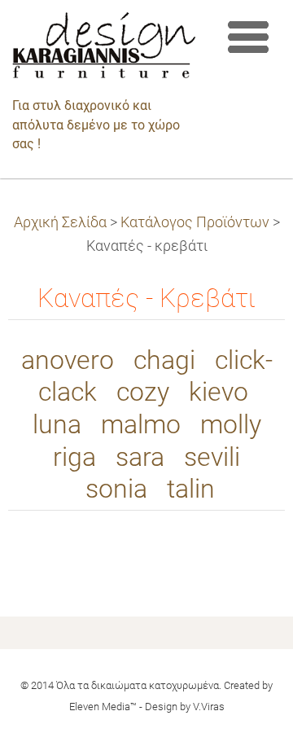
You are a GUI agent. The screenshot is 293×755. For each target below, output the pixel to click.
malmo (141, 425)
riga (74, 457)
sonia (116, 489)
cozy (142, 392)
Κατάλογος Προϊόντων (194, 222)
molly (230, 425)
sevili (212, 457)
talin (191, 489)
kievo (218, 392)
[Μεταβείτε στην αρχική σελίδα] (103, 49)
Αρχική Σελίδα (60, 222)
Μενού (248, 36)
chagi (164, 360)
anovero (67, 360)
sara (140, 457)
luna (57, 425)
